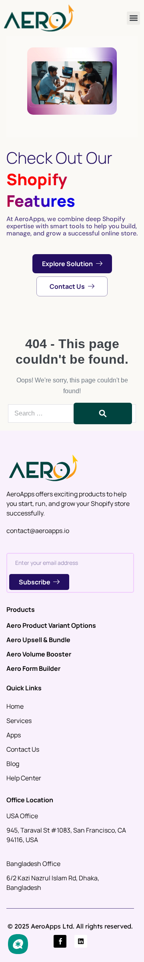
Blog (12, 763)
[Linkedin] (80, 941)
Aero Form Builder (33, 668)
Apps (13, 735)
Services (19, 720)
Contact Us (22, 749)
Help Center (23, 778)
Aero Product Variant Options (51, 625)
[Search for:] (72, 413)
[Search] (103, 413)
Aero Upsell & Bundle (38, 639)
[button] (133, 18)
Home (15, 706)
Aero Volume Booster (38, 654)
